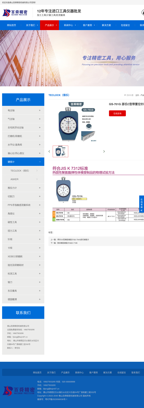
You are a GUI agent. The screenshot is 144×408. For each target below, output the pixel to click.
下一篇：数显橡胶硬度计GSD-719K (64, 243)
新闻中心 (68, 25)
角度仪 (11, 213)
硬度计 (11, 161)
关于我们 (30, 25)
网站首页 (11, 25)
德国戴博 (12, 299)
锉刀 (10, 282)
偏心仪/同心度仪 (16, 153)
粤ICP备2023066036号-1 (56, 399)
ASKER (14, 179)
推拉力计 (12, 187)
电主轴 (11, 110)
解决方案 (106, 25)
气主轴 (11, 118)
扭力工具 (12, 230)
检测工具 (12, 273)
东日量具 (12, 290)
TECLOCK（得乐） (20, 170)
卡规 (10, 247)
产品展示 (49, 25)
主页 (137, 95)
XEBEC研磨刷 (15, 256)
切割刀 (11, 196)
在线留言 (125, 25)
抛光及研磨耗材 (15, 265)
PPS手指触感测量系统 (19, 205)
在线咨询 (117, 113)
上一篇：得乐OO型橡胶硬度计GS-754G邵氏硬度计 (70, 239)
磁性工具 (12, 222)
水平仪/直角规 (15, 144)
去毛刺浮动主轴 (15, 127)
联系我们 (135, 372)
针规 (10, 239)
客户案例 (87, 25)
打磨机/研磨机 (15, 136)
